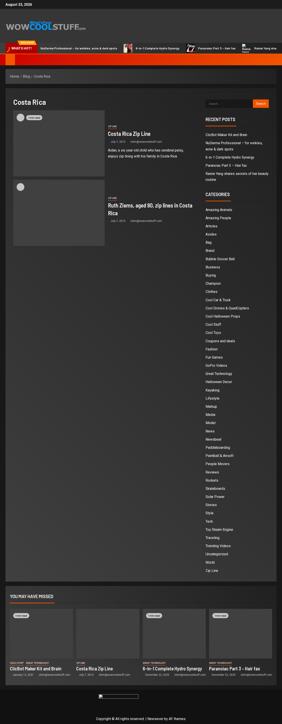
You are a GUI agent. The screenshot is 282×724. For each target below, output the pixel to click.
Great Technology (219, 374)
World (210, 562)
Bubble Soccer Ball (220, 259)
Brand (210, 251)
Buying (211, 275)
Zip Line (112, 126)
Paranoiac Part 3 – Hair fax (207, 48)
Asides (211, 234)
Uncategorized (217, 554)
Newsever (155, 719)
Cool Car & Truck (218, 300)
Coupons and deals (220, 341)
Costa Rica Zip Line (129, 133)
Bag (209, 242)
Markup (211, 406)
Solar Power (215, 497)
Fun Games (214, 357)
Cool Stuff (213, 324)
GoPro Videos (216, 365)
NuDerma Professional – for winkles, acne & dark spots (69, 48)
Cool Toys (213, 333)
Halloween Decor (219, 382)
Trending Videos (218, 546)
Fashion (212, 349)
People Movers (218, 464)
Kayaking (212, 390)
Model (210, 423)
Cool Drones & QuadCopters (227, 308)
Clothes (211, 292)
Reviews (212, 472)
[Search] (272, 60)
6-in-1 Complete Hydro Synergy (148, 48)
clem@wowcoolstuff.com (146, 141)
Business (213, 267)
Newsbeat (213, 439)
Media (210, 415)
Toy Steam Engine (219, 530)
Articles (211, 226)
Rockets (212, 480)
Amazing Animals (219, 210)
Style (209, 513)
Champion (213, 283)
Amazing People (218, 218)
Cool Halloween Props (223, 316)
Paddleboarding (218, 447)
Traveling (212, 538)
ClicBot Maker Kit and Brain (226, 135)
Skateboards (215, 488)
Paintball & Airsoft (220, 456)
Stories (211, 505)
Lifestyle (212, 398)
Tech (209, 521)
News (210, 431)
